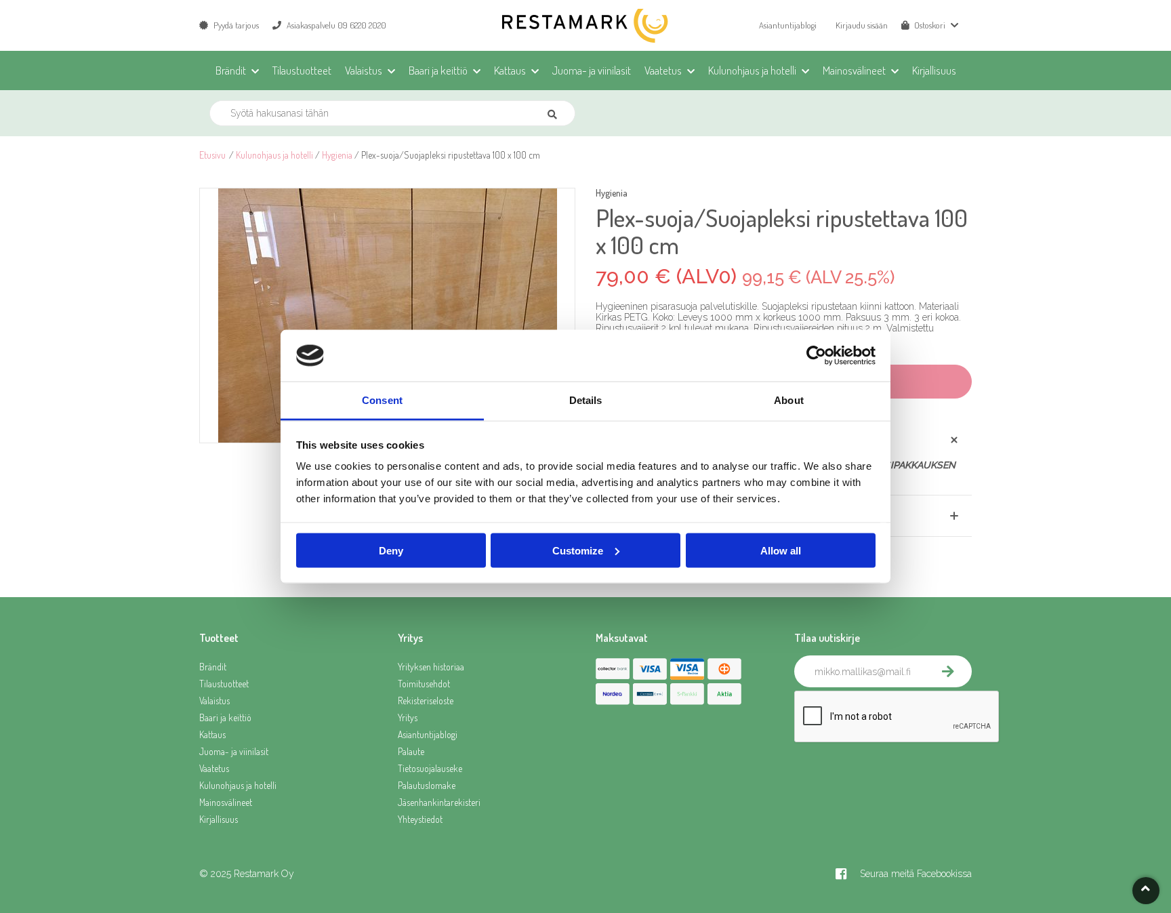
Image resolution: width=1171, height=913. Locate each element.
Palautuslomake (426, 785)
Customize (577, 550)
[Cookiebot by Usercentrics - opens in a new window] (816, 356)
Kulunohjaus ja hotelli (274, 155)
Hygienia (337, 155)
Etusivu (212, 155)
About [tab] (789, 400)
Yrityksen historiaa (431, 666)
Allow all (780, 550)
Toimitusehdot (424, 683)
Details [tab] (585, 400)
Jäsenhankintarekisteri (439, 802)
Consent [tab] (382, 400)
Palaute (411, 751)
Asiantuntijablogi (788, 25)
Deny (391, 550)
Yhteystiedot (420, 819)
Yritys (407, 717)
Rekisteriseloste (425, 700)
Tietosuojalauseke (430, 768)
